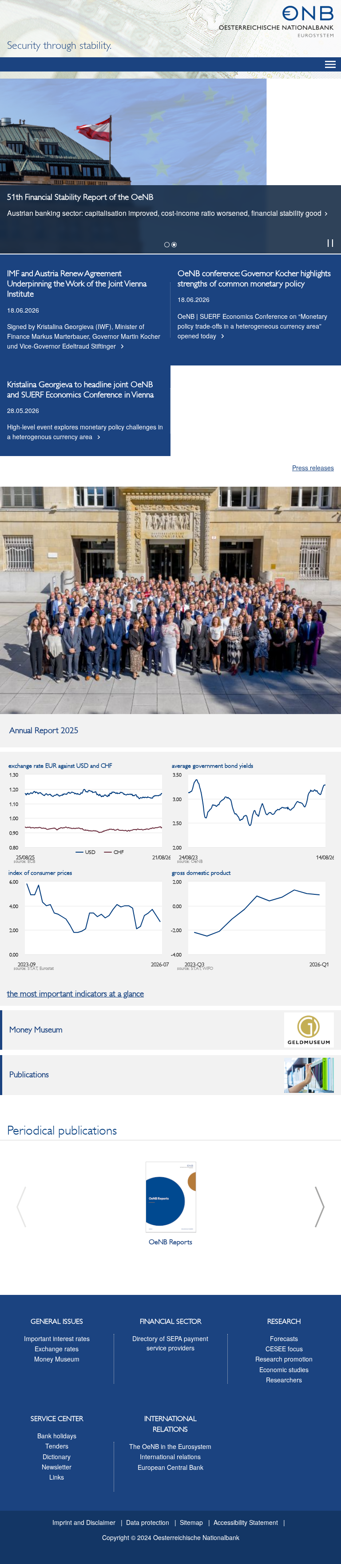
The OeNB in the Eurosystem (170, 1446)
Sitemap (191, 1522)
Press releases (313, 467)
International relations (170, 1456)
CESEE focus (284, 1348)
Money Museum (56, 1358)
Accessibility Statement (246, 1522)
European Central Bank (170, 1467)
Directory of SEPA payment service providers (170, 1343)
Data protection (147, 1522)
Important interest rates (57, 1338)
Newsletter (56, 1466)
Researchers (284, 1379)
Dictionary (57, 1456)
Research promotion (284, 1358)
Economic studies (284, 1369)
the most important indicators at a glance (75, 994)
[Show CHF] (114, 852)
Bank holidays (56, 1435)
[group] (170, 1207)
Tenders (56, 1445)
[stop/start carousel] (330, 243)
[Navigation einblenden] (330, 64)
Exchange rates (57, 1348)
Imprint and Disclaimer (83, 1522)
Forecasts (284, 1338)
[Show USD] (85, 852)
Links (56, 1477)
